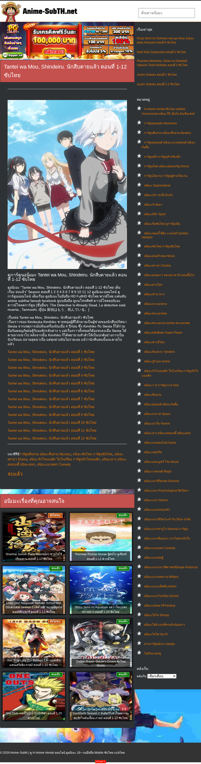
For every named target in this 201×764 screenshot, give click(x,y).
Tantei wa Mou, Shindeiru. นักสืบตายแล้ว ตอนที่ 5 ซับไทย (51, 383)
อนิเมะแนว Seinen (156, 500)
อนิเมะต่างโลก (153, 284)
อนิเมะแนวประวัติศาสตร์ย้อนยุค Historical (171, 567)
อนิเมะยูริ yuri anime (157, 361)
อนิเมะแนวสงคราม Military (161, 577)
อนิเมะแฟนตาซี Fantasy (159, 605)
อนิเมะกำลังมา (153, 204)
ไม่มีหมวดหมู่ (152, 653)
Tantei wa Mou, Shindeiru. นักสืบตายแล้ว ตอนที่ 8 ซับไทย (51, 407)
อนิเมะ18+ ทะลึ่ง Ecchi (158, 195)
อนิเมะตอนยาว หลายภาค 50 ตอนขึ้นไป (169, 275)
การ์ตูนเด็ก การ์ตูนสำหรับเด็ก (162, 156)
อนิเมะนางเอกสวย (155, 304)
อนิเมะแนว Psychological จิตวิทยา (166, 490)
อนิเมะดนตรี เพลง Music (159, 256)
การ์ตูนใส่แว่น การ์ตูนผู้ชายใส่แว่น (165, 176)
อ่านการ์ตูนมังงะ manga (159, 644)
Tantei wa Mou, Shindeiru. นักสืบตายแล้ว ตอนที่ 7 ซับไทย (51, 399)
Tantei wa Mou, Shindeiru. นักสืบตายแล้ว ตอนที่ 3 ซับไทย (51, 367)
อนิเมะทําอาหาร (154, 294)
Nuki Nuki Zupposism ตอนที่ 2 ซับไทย (161, 52)
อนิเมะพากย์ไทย (154, 342)
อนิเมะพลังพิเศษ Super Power (163, 332)
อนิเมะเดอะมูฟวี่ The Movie (161, 462)
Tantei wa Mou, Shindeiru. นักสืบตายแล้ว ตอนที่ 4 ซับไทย (51, 375)
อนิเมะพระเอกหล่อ (155, 313)
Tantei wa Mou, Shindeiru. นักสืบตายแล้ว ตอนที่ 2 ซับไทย (51, 360)
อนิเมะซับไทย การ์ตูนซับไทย (162, 246)
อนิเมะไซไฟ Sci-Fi (156, 634)
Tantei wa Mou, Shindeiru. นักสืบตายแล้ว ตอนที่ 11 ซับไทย (52, 430)
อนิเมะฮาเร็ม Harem (157, 423)
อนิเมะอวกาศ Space (157, 414)
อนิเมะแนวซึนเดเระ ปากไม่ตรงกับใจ (167, 538)
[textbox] (166, 13)
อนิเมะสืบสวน (152, 394)
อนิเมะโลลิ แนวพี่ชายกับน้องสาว (164, 624)
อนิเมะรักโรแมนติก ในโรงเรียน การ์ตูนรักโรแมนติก (64, 459)
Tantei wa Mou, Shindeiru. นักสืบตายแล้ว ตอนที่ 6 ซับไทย (51, 391)
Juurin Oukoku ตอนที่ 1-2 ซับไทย (158, 84)
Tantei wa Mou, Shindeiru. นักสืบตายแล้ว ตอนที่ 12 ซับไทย (52, 438)
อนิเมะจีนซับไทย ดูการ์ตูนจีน (162, 224)
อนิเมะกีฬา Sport (154, 214)
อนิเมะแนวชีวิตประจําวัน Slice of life (167, 519)
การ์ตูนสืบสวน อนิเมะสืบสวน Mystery (167, 133)
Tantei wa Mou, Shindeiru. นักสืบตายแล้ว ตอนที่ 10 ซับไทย (52, 422)
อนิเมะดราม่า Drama (157, 265)
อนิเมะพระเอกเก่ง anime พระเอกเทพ (167, 323)
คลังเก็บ (142, 676)
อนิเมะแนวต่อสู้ (153, 557)
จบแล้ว (15, 474)
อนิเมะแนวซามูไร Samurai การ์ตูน (166, 529)
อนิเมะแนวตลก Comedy (159, 548)
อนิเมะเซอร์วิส (153, 452)
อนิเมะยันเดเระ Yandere (159, 352)
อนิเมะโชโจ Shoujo (156, 615)
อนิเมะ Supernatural (157, 185)
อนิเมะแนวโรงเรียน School (161, 596)
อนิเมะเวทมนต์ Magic (158, 471)
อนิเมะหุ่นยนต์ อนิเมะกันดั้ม (161, 404)
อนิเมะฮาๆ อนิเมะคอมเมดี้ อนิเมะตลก (167, 433)
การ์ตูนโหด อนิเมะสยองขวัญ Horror (166, 166)
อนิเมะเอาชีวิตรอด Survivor (161, 481)
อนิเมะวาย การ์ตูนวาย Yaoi (161, 385)
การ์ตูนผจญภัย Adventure (160, 123)
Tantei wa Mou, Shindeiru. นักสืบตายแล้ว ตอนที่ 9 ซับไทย (51, 415)
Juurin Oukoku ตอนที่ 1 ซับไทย (157, 74)
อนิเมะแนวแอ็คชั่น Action (160, 586)
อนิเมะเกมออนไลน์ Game (160, 442)
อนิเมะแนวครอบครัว (157, 509)
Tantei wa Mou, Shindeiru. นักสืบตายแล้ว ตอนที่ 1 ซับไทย (51, 352)
